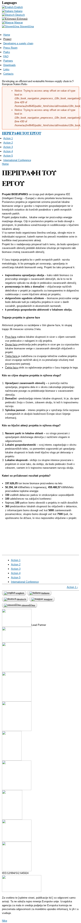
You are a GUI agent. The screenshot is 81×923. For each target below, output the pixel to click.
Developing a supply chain (18, 43)
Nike (4, 920)
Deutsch (20, 14)
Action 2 (8, 142)
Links (6, 69)
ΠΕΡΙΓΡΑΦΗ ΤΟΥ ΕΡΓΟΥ (21, 133)
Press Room (10, 47)
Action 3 (8, 147)
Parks (6, 52)
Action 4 (8, 151)
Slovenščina (26, 26)
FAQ (5, 56)
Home (6, 34)
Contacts (8, 73)
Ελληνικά (22, 18)
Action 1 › (72, 587)
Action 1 (8, 138)
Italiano (17, 11)
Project (7, 39)
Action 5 (8, 155)
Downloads (9, 65)
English (18, 7)
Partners (8, 60)
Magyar (18, 22)
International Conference (17, 160)
